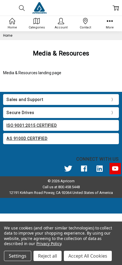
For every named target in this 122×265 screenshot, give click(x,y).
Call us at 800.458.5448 (61, 187)
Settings (17, 256)
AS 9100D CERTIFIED (27, 138)
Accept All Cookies (87, 256)
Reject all (47, 256)
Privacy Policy (48, 243)
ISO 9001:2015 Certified (32, 125)
